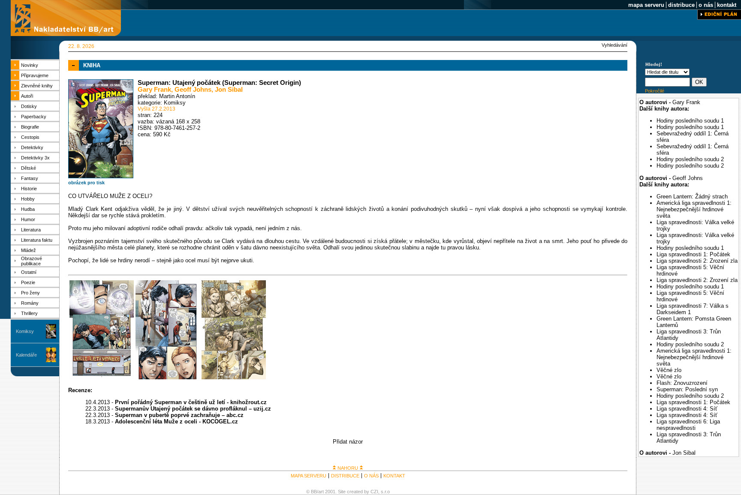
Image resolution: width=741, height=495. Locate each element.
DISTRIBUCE (345, 475)
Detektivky (32, 147)
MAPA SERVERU (308, 475)
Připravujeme (34, 75)
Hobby (28, 198)
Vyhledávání (614, 45)
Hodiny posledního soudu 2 (690, 159)
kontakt (726, 5)
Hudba (28, 209)
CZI (374, 491)
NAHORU (347, 468)
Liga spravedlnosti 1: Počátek (693, 254)
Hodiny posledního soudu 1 (690, 120)
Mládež (28, 250)
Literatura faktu (36, 240)
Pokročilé (654, 90)
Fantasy (29, 178)
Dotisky (29, 106)
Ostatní (28, 272)
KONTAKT (394, 475)
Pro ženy (30, 292)
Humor (28, 219)
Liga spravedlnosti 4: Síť (687, 408)
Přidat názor (348, 441)
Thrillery (29, 313)
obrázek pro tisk (86, 182)
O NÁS (371, 475)
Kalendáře (26, 354)
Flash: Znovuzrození (682, 383)
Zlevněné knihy (37, 85)
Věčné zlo (669, 370)
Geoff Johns (193, 89)
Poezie (28, 282)
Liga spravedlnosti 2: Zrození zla (697, 261)
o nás (706, 5)
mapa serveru (646, 5)
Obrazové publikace (31, 261)
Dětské (28, 168)
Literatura (31, 229)
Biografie (30, 126)
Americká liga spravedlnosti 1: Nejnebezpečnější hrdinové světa (694, 209)
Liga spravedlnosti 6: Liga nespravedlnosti (688, 424)
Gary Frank (154, 89)
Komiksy (25, 331)
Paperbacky (33, 116)
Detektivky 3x (35, 157)
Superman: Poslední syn (687, 389)
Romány (30, 303)
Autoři (27, 96)
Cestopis (30, 137)
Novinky (29, 65)
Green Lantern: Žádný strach (692, 196)
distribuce (681, 5)
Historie (29, 188)
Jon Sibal (229, 89)
